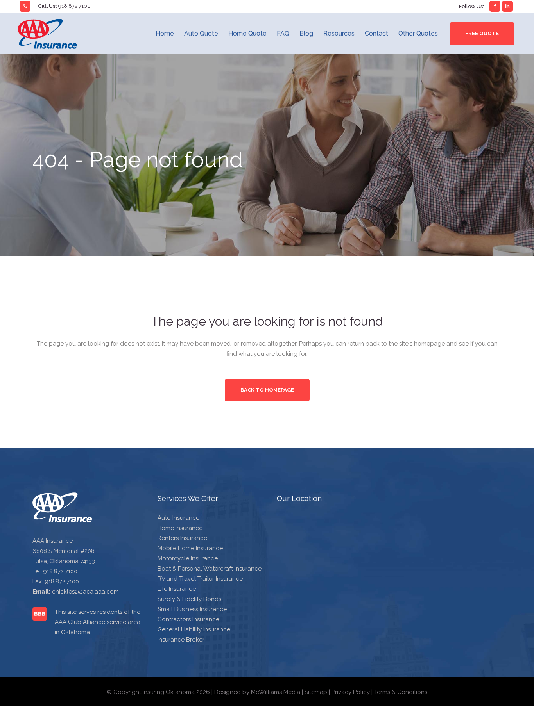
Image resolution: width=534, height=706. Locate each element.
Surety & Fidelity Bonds (189, 599)
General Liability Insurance (194, 629)
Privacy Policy (351, 691)
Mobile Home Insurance (190, 548)
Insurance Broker (181, 639)
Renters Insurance (182, 538)
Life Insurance (177, 588)
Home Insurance (180, 527)
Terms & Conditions (400, 691)
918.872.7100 (74, 6)
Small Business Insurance (192, 609)
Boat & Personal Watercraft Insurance (210, 568)
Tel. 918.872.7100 (54, 571)
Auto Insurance (178, 517)
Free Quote (482, 33)
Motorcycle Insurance (188, 558)
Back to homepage (267, 390)
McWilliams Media (275, 691)
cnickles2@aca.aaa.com (85, 591)
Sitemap (316, 691)
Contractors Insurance (188, 619)
